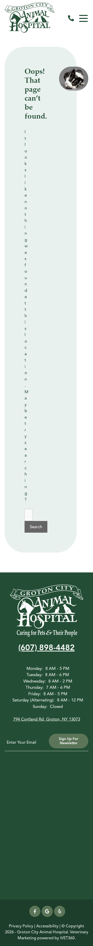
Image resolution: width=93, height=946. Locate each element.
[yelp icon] (59, 911)
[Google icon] (47, 911)
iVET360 (67, 938)
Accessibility (47, 926)
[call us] (70, 18)
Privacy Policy (21, 926)
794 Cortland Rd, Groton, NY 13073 (46, 719)
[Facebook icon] (34, 911)
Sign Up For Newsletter (68, 741)
